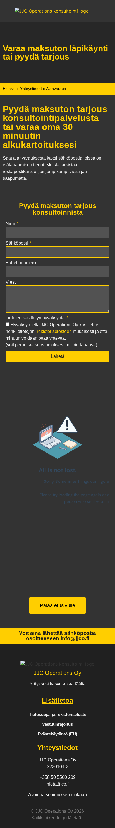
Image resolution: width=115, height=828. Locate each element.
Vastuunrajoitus (57, 724)
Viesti (11, 282)
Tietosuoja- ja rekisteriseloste (57, 714)
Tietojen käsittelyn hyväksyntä (36, 318)
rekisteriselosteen (54, 331)
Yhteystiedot (31, 89)
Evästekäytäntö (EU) (57, 734)
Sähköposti (17, 243)
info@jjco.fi (75, 638)
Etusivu (9, 89)
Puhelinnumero (21, 263)
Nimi (11, 223)
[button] (10, 11)
